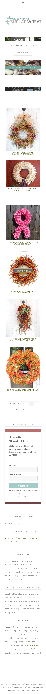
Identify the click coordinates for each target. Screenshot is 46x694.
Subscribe (23, 485)
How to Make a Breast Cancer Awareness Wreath (23, 243)
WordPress (25, 690)
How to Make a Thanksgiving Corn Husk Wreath (23, 189)
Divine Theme (26, 687)
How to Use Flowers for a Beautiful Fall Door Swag (23, 340)
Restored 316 (39, 684)
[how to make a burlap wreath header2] (23, 67)
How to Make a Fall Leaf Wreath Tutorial (23, 391)
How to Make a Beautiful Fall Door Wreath (23, 292)
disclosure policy (30, 645)
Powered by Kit (23, 496)
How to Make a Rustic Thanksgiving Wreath (23, 153)
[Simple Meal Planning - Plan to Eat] (23, 40)
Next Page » (25, 409)
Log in (35, 690)
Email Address (15, 474)
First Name (13, 465)
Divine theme (24, 684)
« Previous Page (15, 404)
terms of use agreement (20, 649)
